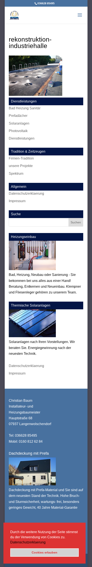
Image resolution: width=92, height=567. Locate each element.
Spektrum (16, 173)
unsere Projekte (21, 166)
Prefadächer (18, 115)
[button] (47, 542)
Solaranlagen (19, 123)
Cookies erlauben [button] (44, 552)
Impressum (17, 201)
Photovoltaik (18, 131)
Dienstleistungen (21, 138)
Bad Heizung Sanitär (24, 108)
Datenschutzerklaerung (28, 542)
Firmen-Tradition (21, 158)
